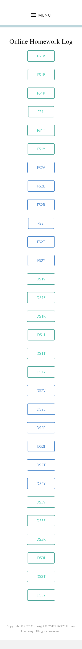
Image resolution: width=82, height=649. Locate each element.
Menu (44, 15)
